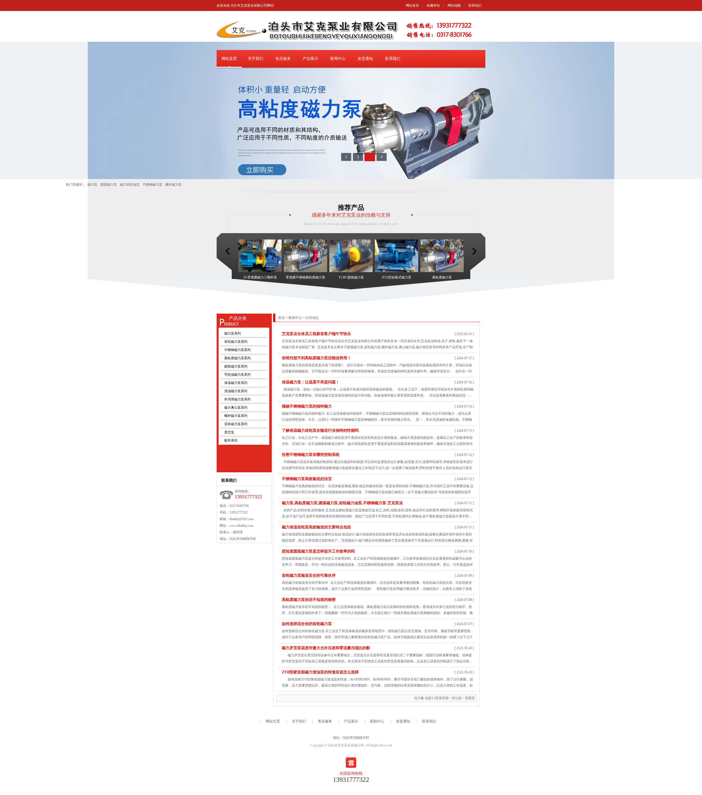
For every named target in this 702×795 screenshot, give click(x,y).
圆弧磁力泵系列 (235, 366)
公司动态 (312, 318)
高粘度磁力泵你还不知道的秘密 (309, 600)
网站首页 (412, 5)
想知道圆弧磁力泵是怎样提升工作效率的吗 (318, 551)
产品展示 (310, 59)
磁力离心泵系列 (235, 407)
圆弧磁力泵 (108, 184)
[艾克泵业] (351, 110)
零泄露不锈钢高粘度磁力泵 (305, 277)
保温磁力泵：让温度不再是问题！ (310, 382)
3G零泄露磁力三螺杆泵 (260, 277)
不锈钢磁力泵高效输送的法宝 (307, 479)
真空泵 (229, 432)
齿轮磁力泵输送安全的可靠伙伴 (309, 575)
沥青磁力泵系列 (235, 424)
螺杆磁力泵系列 (235, 416)
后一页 (463, 698)
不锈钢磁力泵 (152, 184)
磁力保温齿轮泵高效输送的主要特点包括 (316, 527)
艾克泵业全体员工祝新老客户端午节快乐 (316, 334)
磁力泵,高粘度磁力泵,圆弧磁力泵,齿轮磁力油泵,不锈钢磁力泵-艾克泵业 (342, 503)
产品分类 (238, 318)
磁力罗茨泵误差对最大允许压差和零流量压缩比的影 (326, 648)
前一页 (450, 698)
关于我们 (255, 59)
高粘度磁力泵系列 (237, 358)
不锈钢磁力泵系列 (237, 350)
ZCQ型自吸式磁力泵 (396, 277)
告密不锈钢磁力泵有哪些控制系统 (310, 455)
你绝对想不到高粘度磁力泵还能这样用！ (316, 358)
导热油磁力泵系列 (237, 374)
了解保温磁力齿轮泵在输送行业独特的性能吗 (320, 430)
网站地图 (454, 5)
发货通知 (365, 59)
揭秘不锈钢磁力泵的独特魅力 (307, 406)
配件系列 (230, 440)
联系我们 (475, 5)
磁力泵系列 (232, 333)
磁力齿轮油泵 (130, 184)
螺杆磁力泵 (173, 184)
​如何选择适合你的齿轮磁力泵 (307, 624)
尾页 (471, 698)
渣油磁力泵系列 (235, 391)
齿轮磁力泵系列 (235, 342)
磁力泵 (92, 184)
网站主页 (273, 721)
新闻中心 (338, 59)
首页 (281, 318)
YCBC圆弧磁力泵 (351, 277)
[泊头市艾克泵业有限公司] (313, 39)
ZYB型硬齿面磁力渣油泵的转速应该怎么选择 (320, 672)
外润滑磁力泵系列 (237, 399)
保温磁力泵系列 (235, 383)
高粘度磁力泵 (442, 277)
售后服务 (283, 59)
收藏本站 (433, 5)
